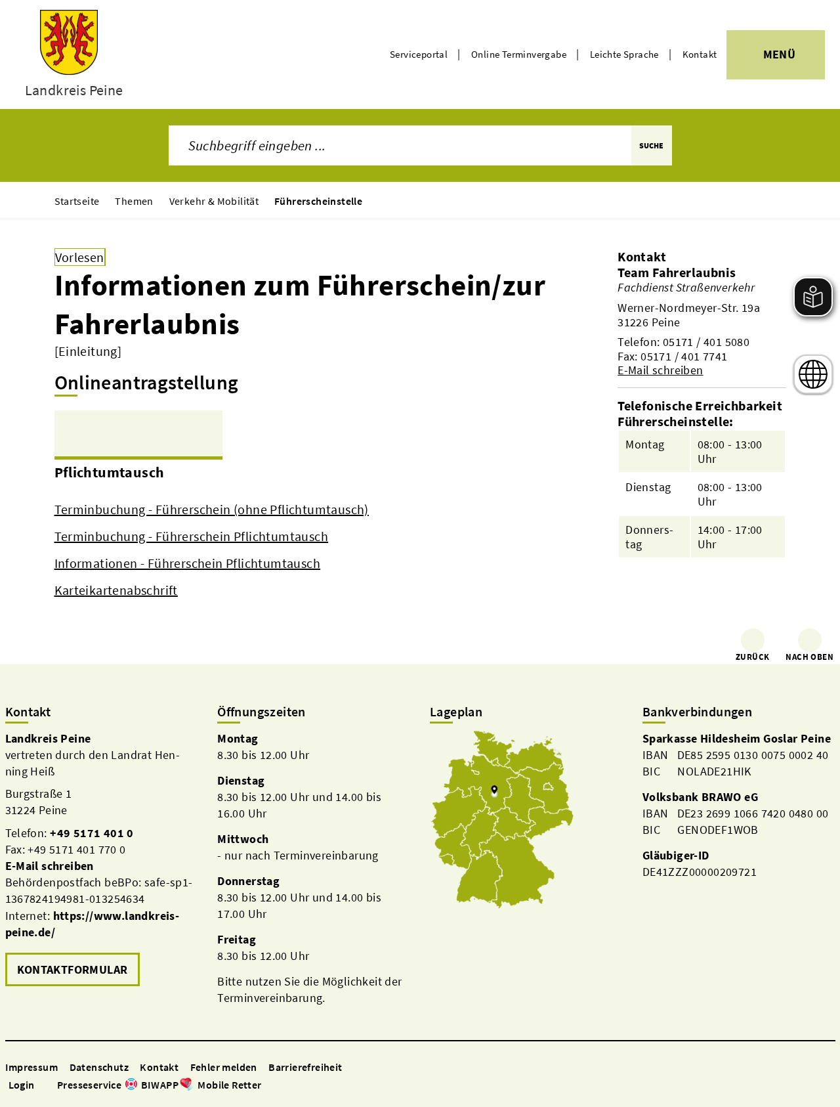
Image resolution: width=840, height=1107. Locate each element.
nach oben (809, 656)
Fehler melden (223, 1067)
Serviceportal (419, 54)
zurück (752, 656)
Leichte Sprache (624, 54)
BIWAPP (159, 1084)
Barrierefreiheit (305, 1067)
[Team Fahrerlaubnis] (702, 321)
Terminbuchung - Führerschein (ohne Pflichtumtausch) (211, 509)
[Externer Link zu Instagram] (284, 1085)
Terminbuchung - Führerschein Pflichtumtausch (191, 536)
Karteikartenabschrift (116, 590)
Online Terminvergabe (518, 54)
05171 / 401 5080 (706, 341)
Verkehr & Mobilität (214, 200)
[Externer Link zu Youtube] (299, 1085)
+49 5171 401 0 (92, 832)
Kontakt (699, 54)
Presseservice (89, 1084)
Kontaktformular (72, 969)
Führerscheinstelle (318, 200)
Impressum (31, 1067)
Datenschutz (99, 1067)
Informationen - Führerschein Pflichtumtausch (187, 563)
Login (22, 1084)
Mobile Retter (229, 1084)
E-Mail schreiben (660, 370)
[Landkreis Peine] (101, 860)
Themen (134, 200)
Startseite (77, 200)
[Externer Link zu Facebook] (268, 1085)
